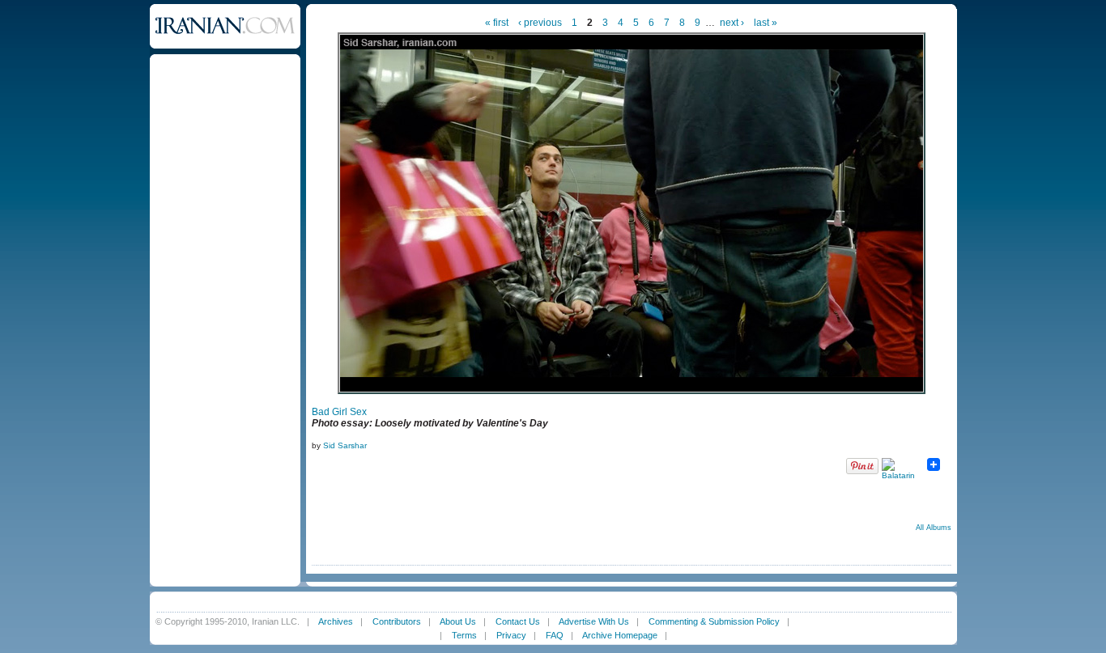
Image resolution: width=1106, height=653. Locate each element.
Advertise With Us (594, 621)
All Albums (933, 528)
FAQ (555, 635)
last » (765, 22)
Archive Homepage (619, 635)
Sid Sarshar (345, 445)
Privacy (511, 635)
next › (732, 22)
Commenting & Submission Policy (714, 621)
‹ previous (540, 22)
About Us (458, 621)
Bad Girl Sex (339, 412)
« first (496, 22)
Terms (464, 635)
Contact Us (518, 621)
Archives (335, 621)
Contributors (396, 621)
